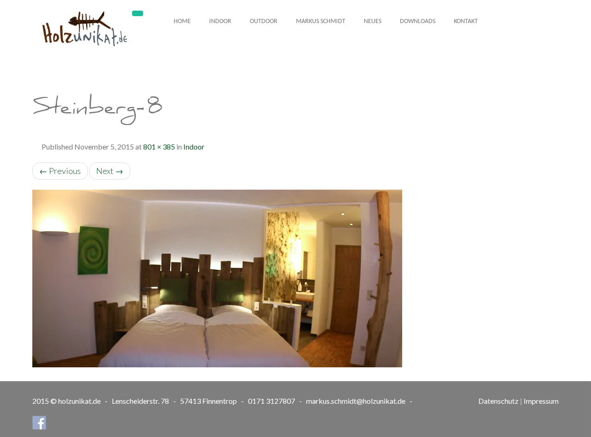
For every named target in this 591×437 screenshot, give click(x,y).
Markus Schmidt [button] (320, 21)
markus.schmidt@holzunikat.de (355, 400)
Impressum (541, 400)
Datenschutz (498, 400)
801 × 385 (159, 146)
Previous (60, 171)
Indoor (220, 21)
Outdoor (263, 21)
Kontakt (466, 21)
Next (109, 171)
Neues (372, 21)
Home (182, 21)
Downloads (417, 21)
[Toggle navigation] (137, 13)
